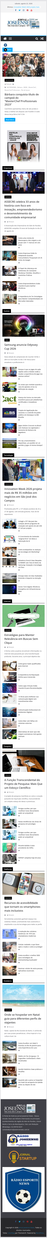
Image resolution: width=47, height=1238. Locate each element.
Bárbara (19, 87)
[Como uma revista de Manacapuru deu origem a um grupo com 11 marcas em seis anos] (9, 242)
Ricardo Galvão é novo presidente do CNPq (26, 847)
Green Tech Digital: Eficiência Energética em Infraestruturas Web (29, 589)
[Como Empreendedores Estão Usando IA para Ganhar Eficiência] (9, 287)
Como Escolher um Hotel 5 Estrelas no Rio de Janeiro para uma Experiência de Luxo (29, 1045)
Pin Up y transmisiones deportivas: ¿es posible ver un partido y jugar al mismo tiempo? (30, 443)
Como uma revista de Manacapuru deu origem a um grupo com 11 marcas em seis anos (29, 241)
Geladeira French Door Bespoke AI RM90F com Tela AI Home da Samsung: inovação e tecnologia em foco (30, 563)
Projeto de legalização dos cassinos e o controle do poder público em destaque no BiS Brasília (29, 413)
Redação (9, 84)
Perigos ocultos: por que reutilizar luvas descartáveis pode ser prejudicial (28, 810)
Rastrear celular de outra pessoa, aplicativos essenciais (30, 969)
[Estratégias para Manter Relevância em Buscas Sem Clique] (23, 616)
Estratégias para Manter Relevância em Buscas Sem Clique (21, 638)
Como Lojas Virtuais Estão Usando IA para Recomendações (30, 687)
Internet (8, 630)
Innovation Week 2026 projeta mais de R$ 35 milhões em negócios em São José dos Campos (23, 494)
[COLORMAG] (19, 1105)
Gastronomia (9, 80)
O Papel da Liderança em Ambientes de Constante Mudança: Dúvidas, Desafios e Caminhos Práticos (29, 271)
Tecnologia (8, 484)
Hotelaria (8, 1010)
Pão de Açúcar (25, 90)
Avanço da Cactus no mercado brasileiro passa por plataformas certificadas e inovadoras (30, 399)
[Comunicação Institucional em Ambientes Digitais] (9, 712)
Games (7, 340)
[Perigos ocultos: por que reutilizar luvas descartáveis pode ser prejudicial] (9, 812)
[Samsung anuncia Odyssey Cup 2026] (23, 326)
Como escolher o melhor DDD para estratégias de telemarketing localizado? (29, 957)
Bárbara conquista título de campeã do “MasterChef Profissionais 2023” (22, 99)
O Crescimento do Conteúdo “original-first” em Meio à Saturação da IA (28, 538)
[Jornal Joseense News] (5, 38)
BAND (25, 87)
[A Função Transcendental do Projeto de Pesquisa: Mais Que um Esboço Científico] (23, 761)
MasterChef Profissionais (12, 90)
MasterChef (32, 87)
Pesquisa (7, 775)
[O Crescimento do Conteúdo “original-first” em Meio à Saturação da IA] (9, 540)
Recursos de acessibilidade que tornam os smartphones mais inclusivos (22, 906)
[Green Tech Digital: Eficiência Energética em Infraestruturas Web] (9, 590)
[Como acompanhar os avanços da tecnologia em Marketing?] (9, 552)
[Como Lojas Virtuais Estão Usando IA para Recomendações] (9, 688)
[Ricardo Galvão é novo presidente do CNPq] (9, 848)
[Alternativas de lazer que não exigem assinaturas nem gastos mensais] (9, 735)
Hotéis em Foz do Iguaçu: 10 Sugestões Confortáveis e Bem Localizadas (29, 1058)
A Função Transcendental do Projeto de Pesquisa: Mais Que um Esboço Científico (23, 783)
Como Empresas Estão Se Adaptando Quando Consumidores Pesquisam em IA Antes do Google (30, 256)
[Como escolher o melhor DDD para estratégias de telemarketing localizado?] (9, 958)
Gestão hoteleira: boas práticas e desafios (30, 1070)
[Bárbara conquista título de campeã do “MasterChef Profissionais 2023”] (23, 65)
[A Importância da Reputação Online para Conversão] (9, 677)
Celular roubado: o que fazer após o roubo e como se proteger (30, 945)
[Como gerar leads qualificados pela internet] (9, 666)
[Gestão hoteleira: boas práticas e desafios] (9, 1071)
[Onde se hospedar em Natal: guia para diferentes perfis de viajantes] (23, 996)
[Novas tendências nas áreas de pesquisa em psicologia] (9, 824)
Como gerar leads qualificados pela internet (29, 665)
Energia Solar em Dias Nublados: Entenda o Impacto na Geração (30, 577)
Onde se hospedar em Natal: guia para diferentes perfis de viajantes (22, 1018)
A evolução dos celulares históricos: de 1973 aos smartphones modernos (27, 933)
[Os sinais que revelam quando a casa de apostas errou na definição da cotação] (9, 388)
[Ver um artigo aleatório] (42, 38)
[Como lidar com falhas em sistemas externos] (9, 723)
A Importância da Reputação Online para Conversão (28, 676)
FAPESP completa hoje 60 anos (29, 858)
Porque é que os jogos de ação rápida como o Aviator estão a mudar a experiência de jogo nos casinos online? (30, 372)
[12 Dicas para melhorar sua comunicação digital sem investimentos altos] (9, 700)
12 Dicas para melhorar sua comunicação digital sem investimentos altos (28, 699)
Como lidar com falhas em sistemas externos (27, 722)
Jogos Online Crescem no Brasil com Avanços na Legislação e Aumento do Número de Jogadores (29, 428)
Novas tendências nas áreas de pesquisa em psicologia (29, 823)
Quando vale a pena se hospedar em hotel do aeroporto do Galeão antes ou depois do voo (30, 1082)
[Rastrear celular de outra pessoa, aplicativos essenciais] (9, 971)
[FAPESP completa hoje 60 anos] (9, 859)
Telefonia (8, 898)
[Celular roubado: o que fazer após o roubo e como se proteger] (9, 947)
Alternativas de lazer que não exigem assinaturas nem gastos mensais (30, 734)
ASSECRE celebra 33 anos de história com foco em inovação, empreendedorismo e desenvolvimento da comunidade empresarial (23, 209)
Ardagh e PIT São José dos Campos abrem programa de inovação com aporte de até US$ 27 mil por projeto (30, 524)
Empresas (8, 197)
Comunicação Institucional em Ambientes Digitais (29, 711)
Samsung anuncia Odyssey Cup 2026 (21, 346)
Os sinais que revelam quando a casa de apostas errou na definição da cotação (30, 387)
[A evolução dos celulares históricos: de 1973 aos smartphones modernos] (9, 935)
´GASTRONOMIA (11, 87)
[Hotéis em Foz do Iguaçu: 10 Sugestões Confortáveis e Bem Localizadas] (9, 1059)
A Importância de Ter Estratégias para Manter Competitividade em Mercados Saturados (30, 298)
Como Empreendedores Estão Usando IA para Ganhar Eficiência (29, 286)
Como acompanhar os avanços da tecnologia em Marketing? (29, 551)
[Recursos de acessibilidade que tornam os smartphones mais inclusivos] (23, 884)
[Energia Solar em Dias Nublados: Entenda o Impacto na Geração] (9, 578)
